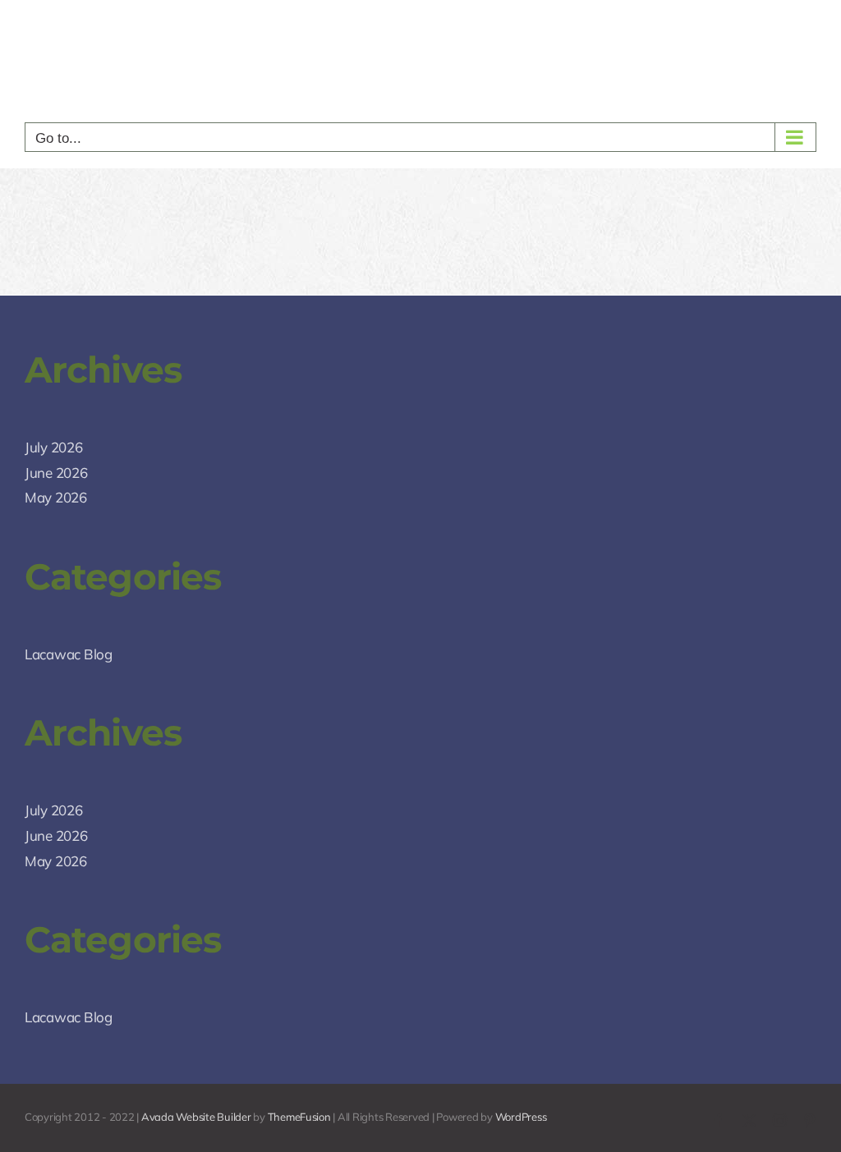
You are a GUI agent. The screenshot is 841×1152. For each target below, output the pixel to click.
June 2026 (56, 472)
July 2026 (54, 447)
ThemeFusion (299, 1116)
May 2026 (56, 497)
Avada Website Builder (196, 1116)
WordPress (521, 1116)
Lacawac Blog (69, 654)
